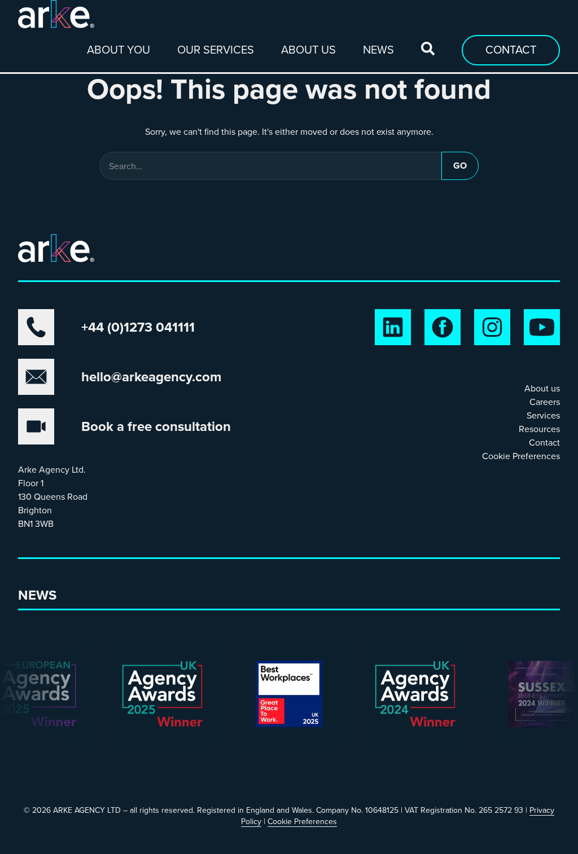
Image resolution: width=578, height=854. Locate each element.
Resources (539, 428)
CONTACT (510, 49)
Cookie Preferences (521, 456)
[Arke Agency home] (56, 14)
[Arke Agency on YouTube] (542, 327)
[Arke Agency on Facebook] (442, 327)
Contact (544, 442)
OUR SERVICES (215, 50)
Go (460, 165)
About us (542, 388)
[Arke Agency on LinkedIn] (393, 327)
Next (25, 707)
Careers (544, 401)
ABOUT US (308, 50)
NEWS (378, 50)
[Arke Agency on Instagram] (492, 327)
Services (543, 415)
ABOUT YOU (118, 50)
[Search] (428, 48)
